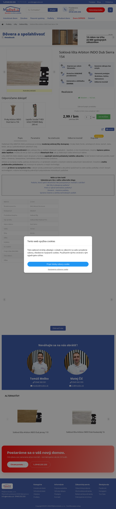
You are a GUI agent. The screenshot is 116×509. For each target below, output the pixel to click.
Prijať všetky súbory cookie (58, 264)
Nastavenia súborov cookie (58, 269)
